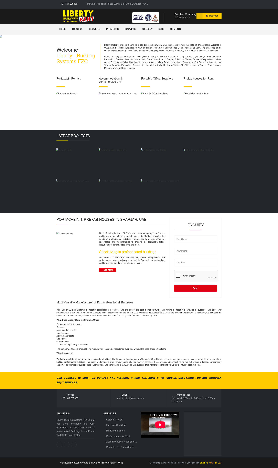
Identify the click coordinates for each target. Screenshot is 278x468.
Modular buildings (115, 430)
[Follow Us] (210, 3)
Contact (175, 29)
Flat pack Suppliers (116, 425)
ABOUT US (77, 29)
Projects (112, 29)
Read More (107, 270)
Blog (161, 29)
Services (94, 29)
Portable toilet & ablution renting (121, 447)
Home (62, 29)
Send (195, 288)
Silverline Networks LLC (211, 462)
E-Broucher (212, 15)
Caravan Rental (114, 419)
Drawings (131, 29)
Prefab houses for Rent (118, 436)
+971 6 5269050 (68, 3)
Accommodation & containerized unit (121, 441)
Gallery (147, 29)
